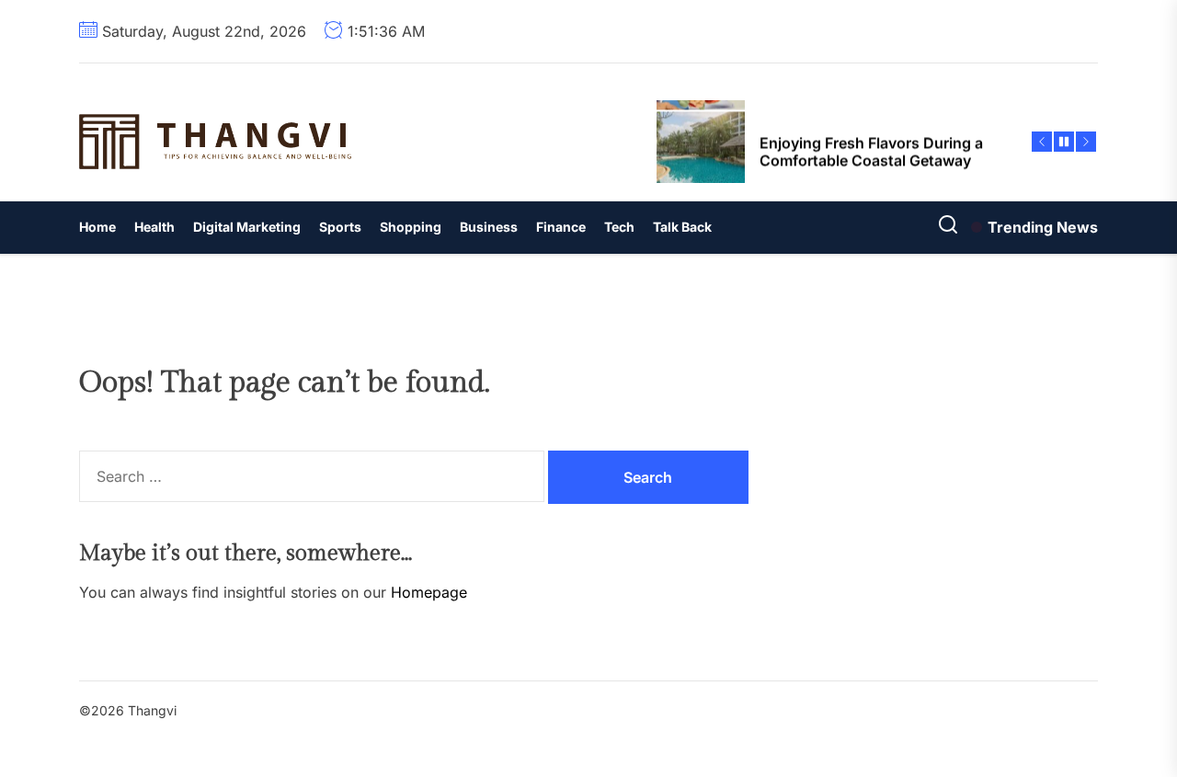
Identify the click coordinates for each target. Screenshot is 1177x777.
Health (154, 226)
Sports (340, 226)
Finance (561, 226)
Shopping (410, 226)
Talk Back (682, 226)
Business (489, 226)
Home (97, 226)
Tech (619, 226)
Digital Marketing (247, 226)
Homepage (429, 592)
